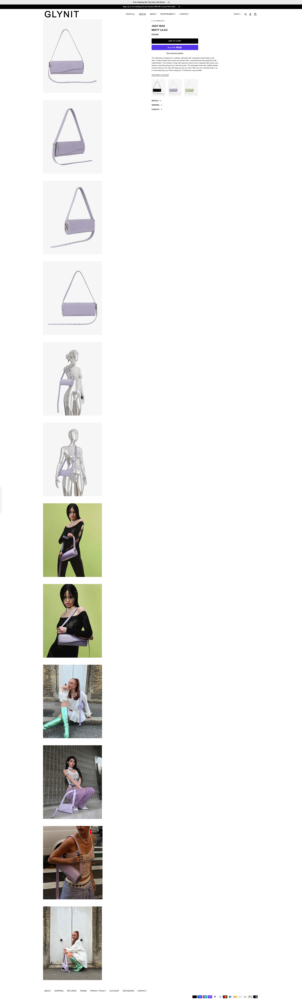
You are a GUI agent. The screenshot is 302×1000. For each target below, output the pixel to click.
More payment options (175, 53)
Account (114, 991)
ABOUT (47, 991)
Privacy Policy (98, 991)
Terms (83, 991)
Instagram (128, 991)
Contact (142, 991)
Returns (71, 991)
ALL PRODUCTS (158, 21)
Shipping (58, 991)
